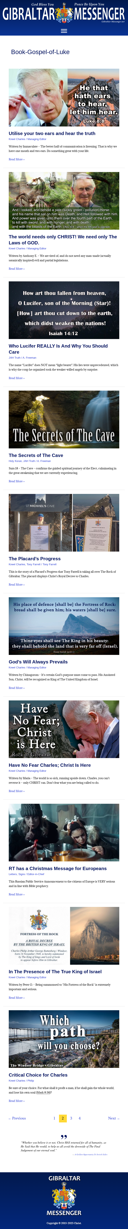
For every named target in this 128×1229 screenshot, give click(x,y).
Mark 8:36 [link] (43, 1092)
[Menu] (64, 31)
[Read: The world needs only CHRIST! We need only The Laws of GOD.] (64, 200)
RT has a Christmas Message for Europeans (58, 868)
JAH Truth (14, 357)
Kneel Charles (17, 139)
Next (114, 1118)
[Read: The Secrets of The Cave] (64, 419)
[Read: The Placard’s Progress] (64, 522)
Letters (13, 874)
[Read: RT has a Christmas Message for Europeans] (64, 832)
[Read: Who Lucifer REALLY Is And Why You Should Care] (64, 310)
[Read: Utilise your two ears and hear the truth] (64, 97)
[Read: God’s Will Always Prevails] (64, 626)
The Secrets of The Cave (36, 455)
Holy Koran (15, 461)
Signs (21, 874)
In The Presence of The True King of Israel (55, 971)
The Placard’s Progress (35, 558)
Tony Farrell (33, 564)
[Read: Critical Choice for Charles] (64, 1039)
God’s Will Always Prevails (38, 661)
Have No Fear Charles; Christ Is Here (50, 765)
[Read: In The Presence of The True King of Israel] (64, 935)
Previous (17, 1118)
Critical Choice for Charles (38, 1075)
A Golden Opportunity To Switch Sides (91, 1154)
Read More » (17, 159)
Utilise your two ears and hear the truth (52, 133)
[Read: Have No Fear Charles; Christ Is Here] (64, 729)
